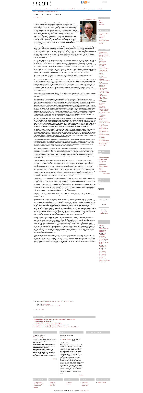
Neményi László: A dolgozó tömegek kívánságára (48, 323)
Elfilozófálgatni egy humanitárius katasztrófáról (103, 230)
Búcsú (100, 168)
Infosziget (91, 9)
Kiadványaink (85, 384)
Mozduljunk (53, 384)
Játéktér (101, 163)
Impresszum (85, 382)
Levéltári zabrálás (103, 110)
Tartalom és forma (103, 239)
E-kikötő (57, 9)
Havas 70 (101, 89)
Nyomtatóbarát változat (90, 19)
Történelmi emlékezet (104, 142)
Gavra (100, 82)
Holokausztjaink (103, 95)
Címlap (81, 390)
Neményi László (37, 17)
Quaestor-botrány (103, 125)
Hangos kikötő (81, 9)
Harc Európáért (103, 88)
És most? (101, 76)
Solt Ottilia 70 (102, 130)
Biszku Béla (102, 62)
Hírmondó (38, 9)
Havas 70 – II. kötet (104, 92)
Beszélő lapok (48, 9)
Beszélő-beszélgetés (104, 33)
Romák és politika (103, 128)
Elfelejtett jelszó (104, 213)
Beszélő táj (71, 9)
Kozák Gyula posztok (104, 109)
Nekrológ (101, 116)
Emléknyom (69, 382)
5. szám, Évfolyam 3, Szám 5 (40, 11)
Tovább (54, 359)
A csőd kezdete (46, 304)
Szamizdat (101, 24)
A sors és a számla (103, 55)
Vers (100, 156)
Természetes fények (104, 140)
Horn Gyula (102, 97)
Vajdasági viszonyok (104, 40)
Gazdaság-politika (103, 83)
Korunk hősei (102, 107)
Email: (99, 184)
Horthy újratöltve (103, 98)
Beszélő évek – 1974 (53, 11)
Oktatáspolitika (102, 118)
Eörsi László (63, 337)
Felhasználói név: (103, 200)
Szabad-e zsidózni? (103, 131)
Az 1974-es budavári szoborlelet (53, 306)
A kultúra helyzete (103, 53)
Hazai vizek (52, 382)
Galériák (100, 9)
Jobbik (100, 104)
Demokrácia (102, 36)
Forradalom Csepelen (66, 335)
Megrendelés (85, 385)
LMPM (100, 113)
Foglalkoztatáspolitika (104, 80)
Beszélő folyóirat (47, 301)
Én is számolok (102, 254)
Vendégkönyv (102, 161)
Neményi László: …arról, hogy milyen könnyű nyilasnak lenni (51, 325)
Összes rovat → (106, 173)
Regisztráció (104, 212)
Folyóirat (101, 20)
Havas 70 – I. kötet (103, 91)
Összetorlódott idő (103, 121)
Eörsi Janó (101, 74)
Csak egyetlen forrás (104, 68)
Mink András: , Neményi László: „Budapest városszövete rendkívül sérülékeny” (56, 327)
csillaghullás (102, 225)
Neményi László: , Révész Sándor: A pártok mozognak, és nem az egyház (54, 319)
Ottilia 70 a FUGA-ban (104, 122)
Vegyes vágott (102, 145)
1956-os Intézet (103, 52)
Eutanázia (101, 79)
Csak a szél (101, 67)
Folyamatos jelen (103, 159)
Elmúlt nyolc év (103, 70)
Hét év (100, 94)
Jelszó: (104, 204)
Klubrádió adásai (102, 382)
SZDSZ (100, 133)
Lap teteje (86, 390)
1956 (100, 34)
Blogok (63, 9)
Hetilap (101, 22)
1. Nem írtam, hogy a (104, 260)
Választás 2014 (103, 143)
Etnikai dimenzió (103, 77)
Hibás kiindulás (103, 246)
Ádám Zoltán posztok (104, 56)
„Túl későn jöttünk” (39, 335)
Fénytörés (68, 384)
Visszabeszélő (102, 171)
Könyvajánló (102, 106)
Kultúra (101, 169)
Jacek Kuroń (102, 103)
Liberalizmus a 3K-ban (104, 112)
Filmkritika (101, 37)
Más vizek (52, 385)
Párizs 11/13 (102, 124)
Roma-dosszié (102, 127)
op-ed (100, 119)
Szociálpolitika (102, 39)
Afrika (100, 58)
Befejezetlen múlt (103, 166)
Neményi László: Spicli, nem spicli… (44, 321)
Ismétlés (101, 257)
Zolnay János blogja (38, 337)
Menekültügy (102, 115)
